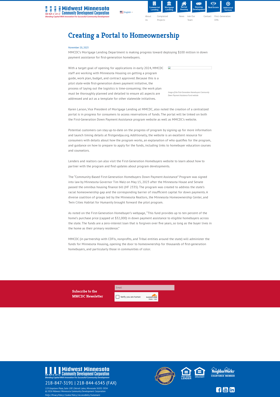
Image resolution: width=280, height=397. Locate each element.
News (181, 16)
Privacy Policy (58, 395)
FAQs (48, 395)
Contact (207, 16)
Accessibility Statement (89, 395)
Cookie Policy (71, 395)
